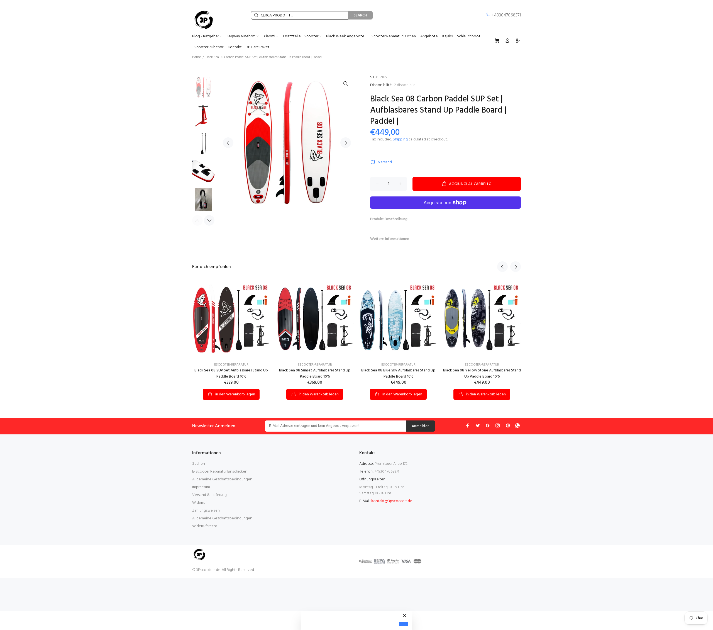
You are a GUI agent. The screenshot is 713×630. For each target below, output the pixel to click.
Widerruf (199, 503)
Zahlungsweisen (206, 510)
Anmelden (420, 426)
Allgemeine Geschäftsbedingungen (222, 479)
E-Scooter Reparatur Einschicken (219, 471)
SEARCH (360, 15)
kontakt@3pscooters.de (391, 501)
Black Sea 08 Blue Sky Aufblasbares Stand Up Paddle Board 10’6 (398, 373)
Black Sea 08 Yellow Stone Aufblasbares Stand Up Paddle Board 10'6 (482, 373)
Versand (385, 162)
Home (196, 57)
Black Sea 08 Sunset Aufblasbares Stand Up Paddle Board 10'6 (314, 373)
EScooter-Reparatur (231, 365)
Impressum (201, 487)
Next (345, 142)
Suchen (198, 464)
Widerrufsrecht (204, 526)
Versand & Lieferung (209, 495)
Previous (228, 142)
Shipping (400, 139)
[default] (403, 624)
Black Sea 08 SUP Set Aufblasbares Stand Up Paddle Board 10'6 (231, 373)
